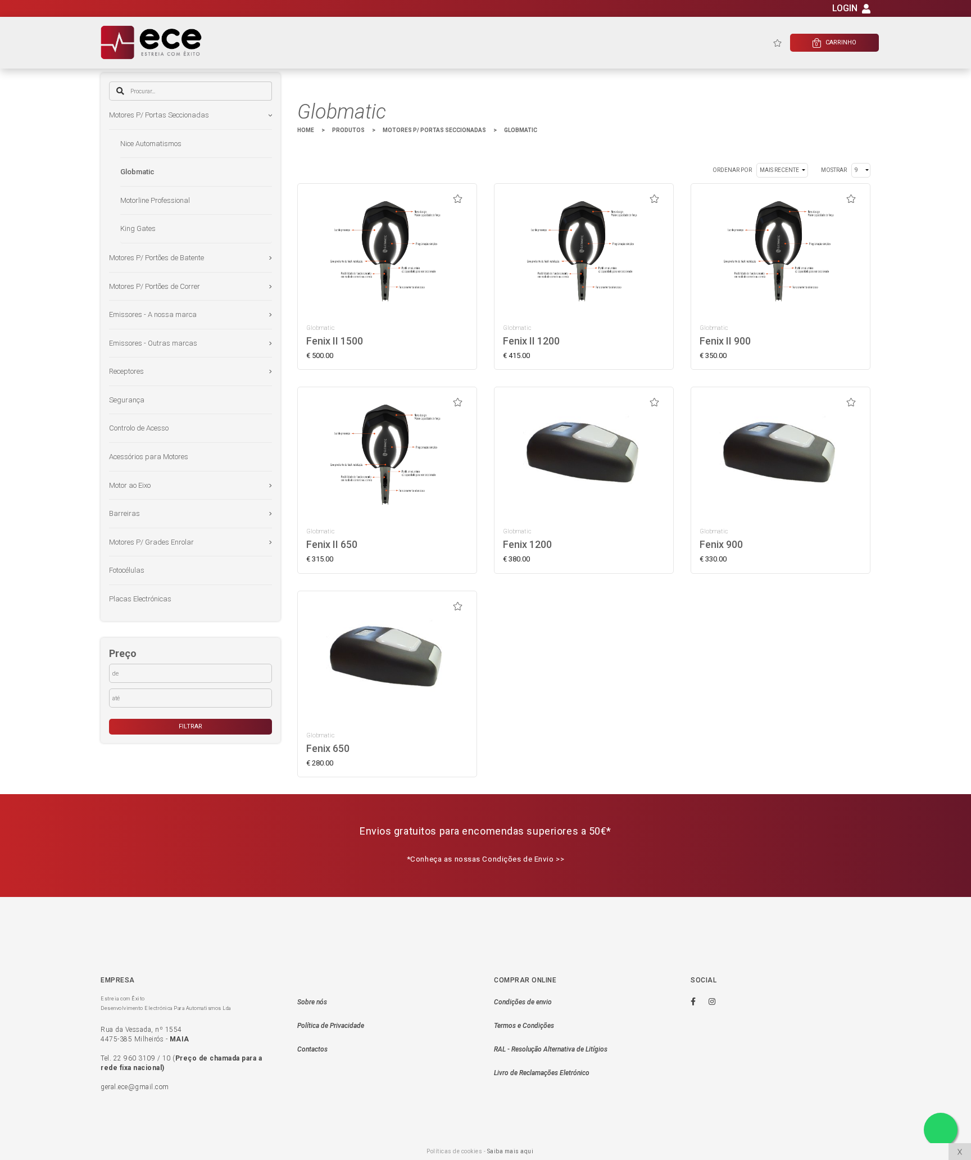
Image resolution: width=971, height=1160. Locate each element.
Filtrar (190, 726)
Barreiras (124, 513)
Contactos (312, 1049)
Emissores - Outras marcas (153, 343)
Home (305, 130)
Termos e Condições (524, 1026)
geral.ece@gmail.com (135, 1087)
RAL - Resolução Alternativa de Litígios (550, 1049)
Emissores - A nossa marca (153, 314)
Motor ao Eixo (130, 485)
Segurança (126, 400)
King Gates (138, 228)
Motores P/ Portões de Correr (154, 286)
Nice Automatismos (151, 143)
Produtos (348, 130)
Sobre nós (312, 1002)
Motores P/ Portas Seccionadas (159, 115)
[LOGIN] (866, 10)
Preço (123, 653)
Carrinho (835, 43)
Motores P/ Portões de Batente (156, 257)
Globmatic (137, 171)
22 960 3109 (135, 1058)
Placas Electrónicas (140, 599)
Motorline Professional (155, 200)
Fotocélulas (126, 570)
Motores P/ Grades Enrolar (151, 542)
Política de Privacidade (330, 1026)
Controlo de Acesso (139, 428)
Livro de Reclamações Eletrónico (541, 1073)
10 (166, 1058)
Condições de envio (523, 1002)
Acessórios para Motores (148, 456)
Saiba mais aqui (510, 1151)
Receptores (126, 371)
